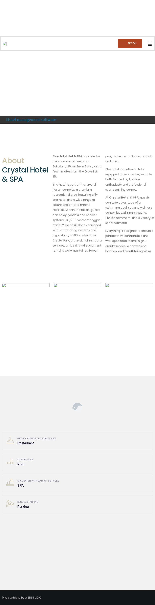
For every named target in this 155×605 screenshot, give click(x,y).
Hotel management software (31, 119)
